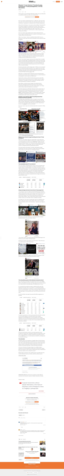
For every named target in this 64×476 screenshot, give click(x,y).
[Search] (53, 1)
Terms (35, 470)
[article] (32, 443)
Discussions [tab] (24, 439)
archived (24, 103)
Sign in (62, 1)
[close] (39, 448)
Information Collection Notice (32, 460)
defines (20, 92)
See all (20, 459)
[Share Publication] (55, 1)
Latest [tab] (21, 439)
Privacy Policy (37, 460)
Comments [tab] (20, 415)
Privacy (33, 470)
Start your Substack (30, 472)
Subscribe (58, 1)
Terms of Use (35, 459)
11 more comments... (21, 435)
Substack (28, 474)
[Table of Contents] (0, 238)
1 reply (22, 427)
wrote (31, 71)
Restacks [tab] (23, 415)
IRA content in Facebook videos (27, 135)
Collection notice (38, 470)
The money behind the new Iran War (25, 441)
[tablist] (22, 415)
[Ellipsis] (45, 422)
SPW (20, 429)
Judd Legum (20, 9)
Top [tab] (19, 439)
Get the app (35, 472)
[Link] (17, 97)
